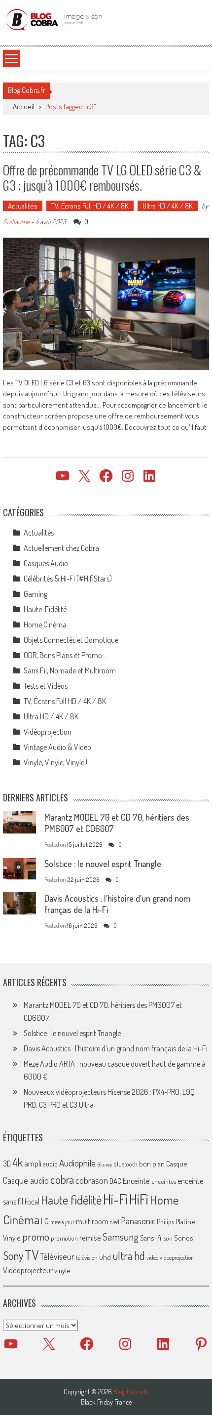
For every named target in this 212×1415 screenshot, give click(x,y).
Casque (176, 1163)
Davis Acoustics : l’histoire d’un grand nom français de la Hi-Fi (116, 1048)
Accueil (24, 106)
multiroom (92, 1221)
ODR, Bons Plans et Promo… (65, 655)
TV (31, 1255)
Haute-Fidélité (45, 609)
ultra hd (128, 1255)
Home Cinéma (45, 624)
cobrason (91, 1180)
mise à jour (62, 1222)
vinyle (62, 1270)
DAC (115, 1181)
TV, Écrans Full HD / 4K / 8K (90, 205)
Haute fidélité (71, 1199)
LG (45, 1221)
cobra (62, 1179)
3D (7, 1163)
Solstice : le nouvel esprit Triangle (102, 863)
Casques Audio (46, 563)
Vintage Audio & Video (57, 747)
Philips (165, 1221)
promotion (64, 1238)
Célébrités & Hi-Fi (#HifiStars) (68, 578)
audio (50, 1164)
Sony (13, 1255)
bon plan (152, 1163)
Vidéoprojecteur (28, 1270)
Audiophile (77, 1163)
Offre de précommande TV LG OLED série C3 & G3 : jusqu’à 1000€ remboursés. (102, 177)
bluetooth (125, 1164)
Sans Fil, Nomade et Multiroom (70, 670)
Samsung (121, 1236)
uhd (105, 1256)
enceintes (163, 1181)
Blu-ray (104, 1164)
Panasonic (138, 1220)
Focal (32, 1202)
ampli (32, 1163)
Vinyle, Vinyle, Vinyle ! (55, 762)
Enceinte (136, 1180)
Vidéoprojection (47, 732)
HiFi (138, 1199)
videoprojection (177, 1257)
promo (35, 1236)
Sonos (183, 1238)
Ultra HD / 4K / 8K (167, 205)
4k (17, 1162)
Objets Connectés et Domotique (71, 640)
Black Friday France (106, 1402)
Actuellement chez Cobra (61, 548)
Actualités (22, 205)
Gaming (35, 594)
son (168, 1238)
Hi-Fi (115, 1199)
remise (90, 1237)
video (152, 1257)
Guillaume (16, 221)
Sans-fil (151, 1238)
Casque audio (26, 1180)
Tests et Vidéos (46, 686)
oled (114, 1222)
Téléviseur (57, 1256)
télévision (87, 1257)
